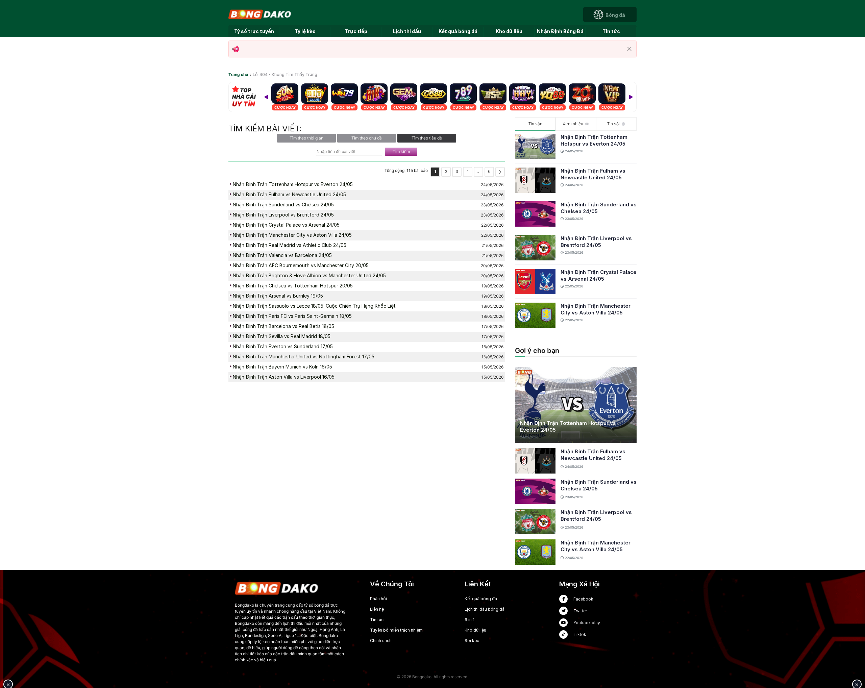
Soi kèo (472, 640)
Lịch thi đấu (407, 31)
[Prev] (266, 97)
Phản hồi (378, 598)
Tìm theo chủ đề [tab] (366, 138)
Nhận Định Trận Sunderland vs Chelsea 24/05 (599, 207)
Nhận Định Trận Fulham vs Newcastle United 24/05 (593, 174)
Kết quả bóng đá (458, 31)
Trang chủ (238, 74)
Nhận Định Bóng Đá (560, 31)
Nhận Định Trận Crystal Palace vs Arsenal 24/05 (599, 275)
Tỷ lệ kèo (305, 31)
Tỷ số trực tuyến (254, 31)
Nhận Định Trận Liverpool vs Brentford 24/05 (596, 241)
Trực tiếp (356, 31)
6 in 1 (469, 619)
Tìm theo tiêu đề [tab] (427, 138)
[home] (260, 14)
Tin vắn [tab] (535, 123)
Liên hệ (377, 609)
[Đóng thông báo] (629, 49)
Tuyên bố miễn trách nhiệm (396, 630)
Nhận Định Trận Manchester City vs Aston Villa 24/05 (596, 309)
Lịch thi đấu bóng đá (484, 609)
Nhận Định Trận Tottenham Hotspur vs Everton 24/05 (594, 140)
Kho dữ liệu (509, 31)
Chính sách (381, 640)
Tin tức (611, 31)
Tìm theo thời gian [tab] (306, 138)
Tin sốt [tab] (613, 123)
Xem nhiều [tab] (573, 123)
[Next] (631, 97)
